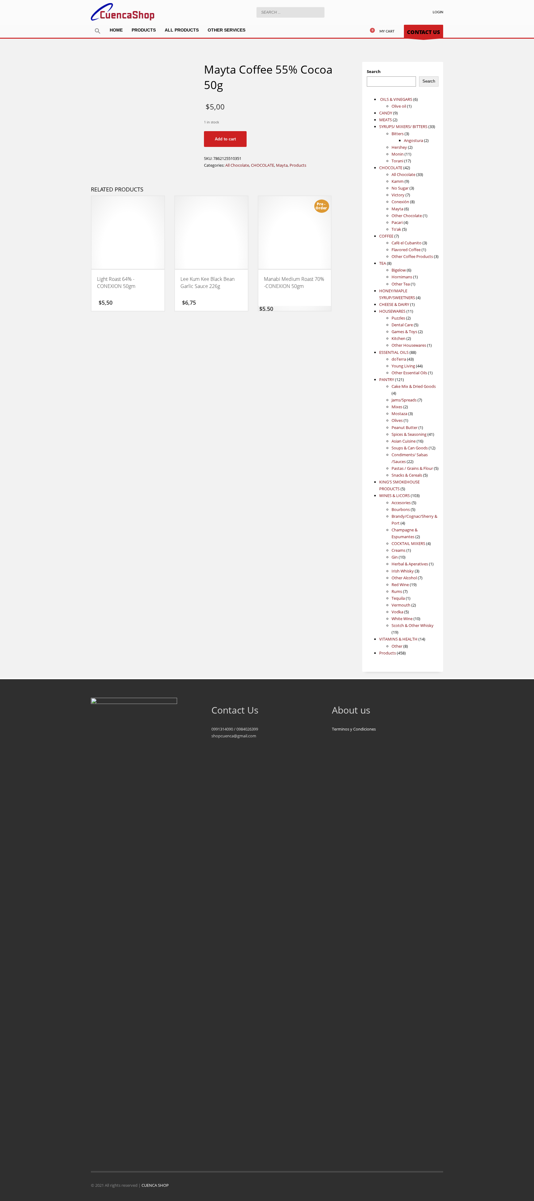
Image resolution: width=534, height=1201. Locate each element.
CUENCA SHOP (155, 1185)
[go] (318, 12)
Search (374, 71)
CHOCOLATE (262, 165)
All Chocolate (237, 165)
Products (298, 165)
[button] (97, 31)
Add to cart (225, 139)
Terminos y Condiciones (354, 729)
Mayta (282, 165)
